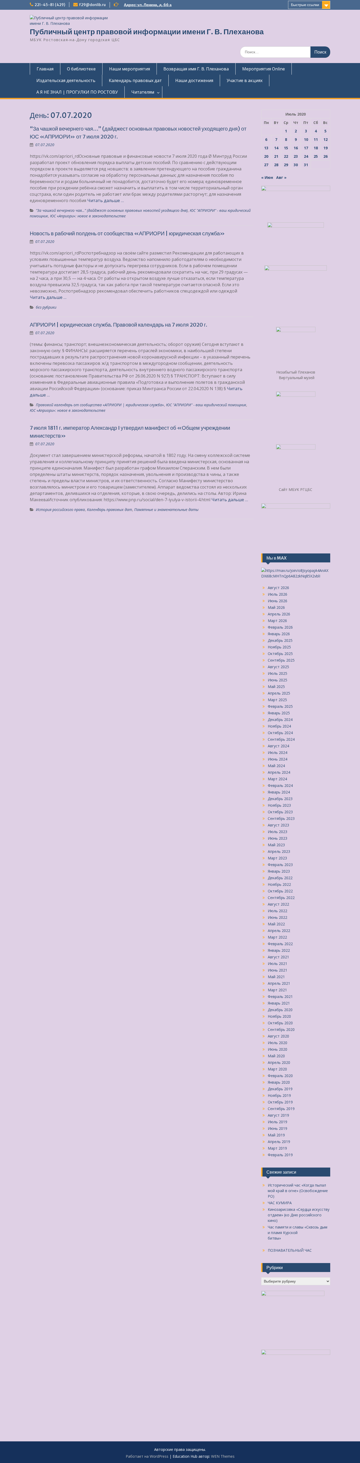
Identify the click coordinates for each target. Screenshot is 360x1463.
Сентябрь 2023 (281, 818)
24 (306, 156)
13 (266, 147)
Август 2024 (278, 745)
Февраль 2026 (280, 627)
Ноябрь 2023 (279, 805)
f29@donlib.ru (92, 4)
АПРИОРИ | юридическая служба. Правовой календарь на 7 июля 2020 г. (118, 324)
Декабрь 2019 (280, 1088)
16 (296, 147)
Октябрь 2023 (280, 811)
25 (316, 156)
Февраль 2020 (280, 1075)
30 (296, 164)
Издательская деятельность (65, 80)
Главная (45, 69)
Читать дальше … (105, 200)
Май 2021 (276, 976)
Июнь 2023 (277, 838)
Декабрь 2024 (280, 719)
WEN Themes (223, 1456)
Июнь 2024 (277, 759)
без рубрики (46, 307)
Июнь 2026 (277, 600)
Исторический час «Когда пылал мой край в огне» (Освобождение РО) (298, 1191)
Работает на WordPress (147, 1456)
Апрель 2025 (279, 693)
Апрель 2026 (279, 613)
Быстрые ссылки (305, 4)
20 (266, 156)
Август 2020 (278, 1036)
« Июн (267, 177)
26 (325, 156)
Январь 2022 (279, 950)
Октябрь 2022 (280, 890)
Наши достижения (194, 80)
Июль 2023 (277, 831)
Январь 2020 (279, 1082)
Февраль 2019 (280, 1154)
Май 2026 (276, 607)
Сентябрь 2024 (281, 739)
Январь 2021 (279, 1003)
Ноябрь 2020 (279, 1016)
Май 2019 (276, 1134)
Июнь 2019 (277, 1128)
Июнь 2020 (277, 1049)
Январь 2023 (279, 871)
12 (325, 139)
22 (286, 156)
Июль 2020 (277, 1042)
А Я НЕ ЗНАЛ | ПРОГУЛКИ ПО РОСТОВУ (77, 92)
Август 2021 (278, 956)
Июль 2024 (277, 752)
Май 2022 (276, 923)
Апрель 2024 (279, 772)
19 (325, 147)
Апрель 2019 (279, 1141)
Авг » (281, 177)
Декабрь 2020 (280, 1009)
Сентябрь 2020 (281, 1029)
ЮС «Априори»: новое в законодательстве (88, 215)
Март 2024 (277, 778)
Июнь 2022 (277, 917)
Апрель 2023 (279, 851)
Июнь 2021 (277, 970)
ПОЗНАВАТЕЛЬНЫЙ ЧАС (290, 1250)
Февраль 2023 (280, 864)
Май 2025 (276, 686)
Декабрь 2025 (280, 640)
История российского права (60, 509)
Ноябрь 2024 (279, 726)
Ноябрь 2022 (279, 884)
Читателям (142, 92)
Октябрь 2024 (280, 732)
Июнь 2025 (277, 679)
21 (276, 156)
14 (276, 147)
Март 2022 (277, 937)
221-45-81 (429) (50, 4)
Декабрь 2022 (280, 877)
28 (276, 164)
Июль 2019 (277, 1121)
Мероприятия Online (263, 69)
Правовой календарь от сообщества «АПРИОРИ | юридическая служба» (100, 404)
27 (266, 164)
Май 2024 (276, 765)
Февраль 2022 (280, 943)
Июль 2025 (277, 673)
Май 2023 (276, 844)
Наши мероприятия (129, 69)
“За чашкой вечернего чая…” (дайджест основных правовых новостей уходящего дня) (112, 210)
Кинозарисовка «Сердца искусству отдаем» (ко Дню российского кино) (298, 1215)
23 (296, 156)
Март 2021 (277, 989)
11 (316, 139)
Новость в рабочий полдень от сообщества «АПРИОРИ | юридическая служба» (127, 233)
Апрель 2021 (279, 983)
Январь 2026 (279, 633)
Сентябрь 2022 (281, 897)
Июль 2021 (277, 963)
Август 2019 (278, 1115)
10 (306, 139)
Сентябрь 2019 (281, 1108)
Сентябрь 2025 (281, 660)
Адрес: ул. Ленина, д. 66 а (148, 4)
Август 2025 (278, 666)
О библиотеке (81, 69)
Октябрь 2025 (280, 653)
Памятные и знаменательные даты (166, 509)
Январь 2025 (279, 712)
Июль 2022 (277, 910)
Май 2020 (276, 1055)
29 (286, 164)
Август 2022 (278, 904)
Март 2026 (277, 620)
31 (306, 164)
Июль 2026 (277, 594)
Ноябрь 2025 (279, 646)
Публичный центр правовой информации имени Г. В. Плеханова (147, 31)
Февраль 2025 (280, 706)
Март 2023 (277, 857)
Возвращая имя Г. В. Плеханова (196, 69)
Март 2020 (277, 1069)
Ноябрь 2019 (279, 1095)
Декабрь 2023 (280, 798)
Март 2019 (277, 1148)
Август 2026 (278, 587)
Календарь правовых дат (135, 80)
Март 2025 (277, 699)
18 (316, 147)
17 (306, 147)
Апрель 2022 (279, 930)
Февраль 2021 (280, 996)
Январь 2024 (279, 792)
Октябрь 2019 (280, 1102)
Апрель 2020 (279, 1062)
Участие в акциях (244, 80)
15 (286, 147)
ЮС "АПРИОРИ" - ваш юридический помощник (206, 404)
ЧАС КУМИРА (280, 1202)
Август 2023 (278, 825)
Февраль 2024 (280, 785)
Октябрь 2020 (280, 1022)
